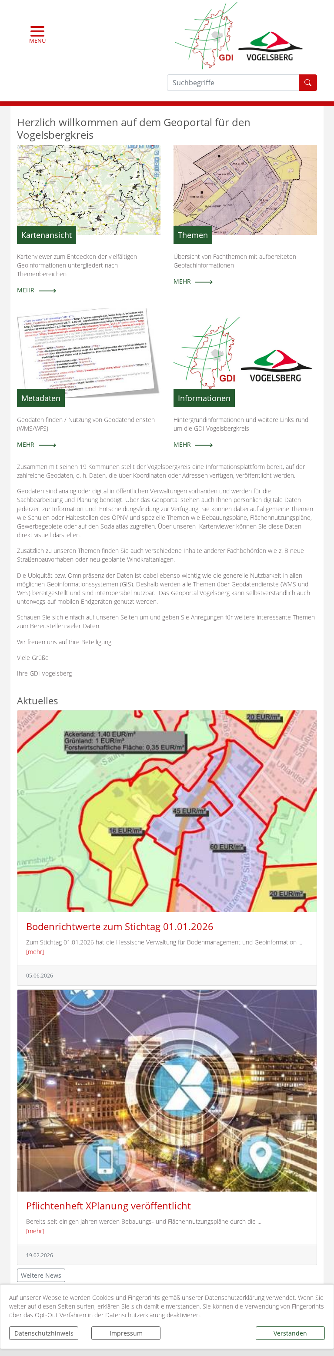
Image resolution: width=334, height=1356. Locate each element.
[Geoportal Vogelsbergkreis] (239, 34)
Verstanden (290, 1333)
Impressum (126, 1333)
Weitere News (41, 1275)
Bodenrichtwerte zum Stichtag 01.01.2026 (120, 926)
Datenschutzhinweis (43, 1333)
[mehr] (35, 952)
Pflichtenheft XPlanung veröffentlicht (108, 1205)
